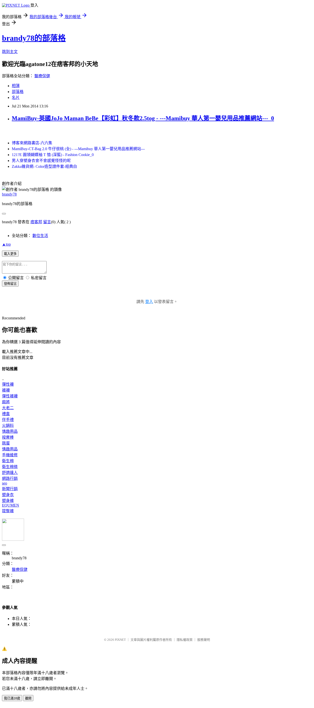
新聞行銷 (10, 489)
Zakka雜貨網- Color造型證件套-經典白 (44, 166)
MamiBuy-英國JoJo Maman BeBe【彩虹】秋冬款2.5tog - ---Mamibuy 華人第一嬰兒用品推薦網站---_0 (143, 118)
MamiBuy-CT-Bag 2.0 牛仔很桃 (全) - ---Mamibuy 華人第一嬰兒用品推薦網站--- (78, 149)
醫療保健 (42, 76)
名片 (16, 97)
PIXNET (120, 640)
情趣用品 (10, 431)
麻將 (6, 402)
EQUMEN (10, 505)
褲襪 (6, 390)
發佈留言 (10, 284)
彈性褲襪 (10, 396)
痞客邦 (36, 222)
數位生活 (40, 236)
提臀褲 (8, 511)
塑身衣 (8, 495)
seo (4, 483)
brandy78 (9, 194)
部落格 (18, 92)
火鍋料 (8, 425)
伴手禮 (8, 420)
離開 (28, 698)
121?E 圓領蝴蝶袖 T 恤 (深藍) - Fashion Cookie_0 (53, 155)
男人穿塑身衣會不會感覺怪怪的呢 (41, 160)
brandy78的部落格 (34, 38)
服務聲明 (203, 640)
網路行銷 (10, 478)
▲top (6, 244)
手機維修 (10, 455)
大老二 (8, 408)
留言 (47, 222)
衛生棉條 (10, 467)
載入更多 (10, 254)
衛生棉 (8, 461)
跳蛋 (6, 443)
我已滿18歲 (12, 698)
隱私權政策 (185, 640)
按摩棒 (8, 437)
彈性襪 (8, 384)
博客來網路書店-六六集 (32, 143)
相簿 (16, 86)
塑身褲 (8, 500)
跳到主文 (10, 52)
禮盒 (6, 414)
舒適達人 (10, 473)
